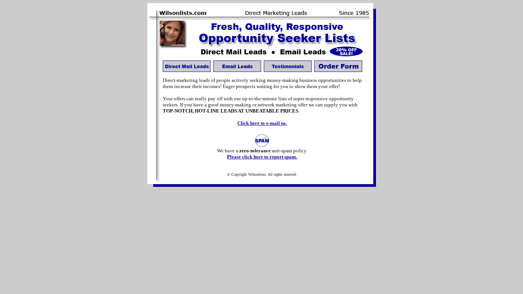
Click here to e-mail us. (262, 123)
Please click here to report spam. (262, 157)
